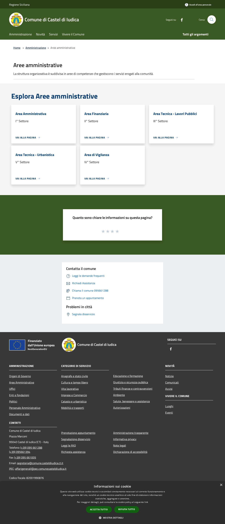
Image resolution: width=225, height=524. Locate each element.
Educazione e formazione (128, 376)
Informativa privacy (124, 439)
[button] (112, 518)
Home (16, 48)
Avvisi (168, 389)
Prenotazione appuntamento (78, 433)
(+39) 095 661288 (31, 447)
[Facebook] (180, 19)
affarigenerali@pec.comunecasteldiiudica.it (40, 469)
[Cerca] (211, 19)
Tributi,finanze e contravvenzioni (132, 388)
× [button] (221, 485)
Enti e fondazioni (19, 395)
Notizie (169, 376)
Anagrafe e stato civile (74, 376)
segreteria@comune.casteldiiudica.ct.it (40, 463)
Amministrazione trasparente (130, 433)
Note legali (119, 445)
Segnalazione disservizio (75, 439)
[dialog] (112, 502)
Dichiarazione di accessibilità (130, 452)
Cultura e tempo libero (74, 382)
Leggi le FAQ (68, 445)
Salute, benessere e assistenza (131, 401)
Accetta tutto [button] (99, 509)
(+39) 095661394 (19, 452)
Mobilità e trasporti (72, 408)
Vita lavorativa (70, 389)
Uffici (12, 389)
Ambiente (119, 395)
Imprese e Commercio (74, 395)
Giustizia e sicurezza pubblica (130, 382)
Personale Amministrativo (24, 408)
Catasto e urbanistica (73, 401)
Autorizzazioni (121, 408)
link (146, 502)
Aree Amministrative (21, 382)
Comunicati (172, 382)
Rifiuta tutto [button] (126, 509)
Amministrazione (35, 48)
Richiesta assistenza (73, 452)
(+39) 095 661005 (25, 457)
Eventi (169, 412)
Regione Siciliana (19, 4)
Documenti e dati (19, 414)
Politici (13, 401)
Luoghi (169, 406)
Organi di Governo (20, 376)
